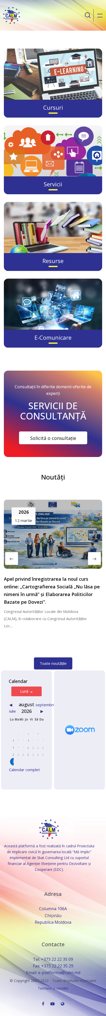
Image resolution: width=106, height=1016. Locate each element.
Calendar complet (24, 769)
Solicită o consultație (53, 438)
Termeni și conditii (53, 988)
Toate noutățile (53, 663)
